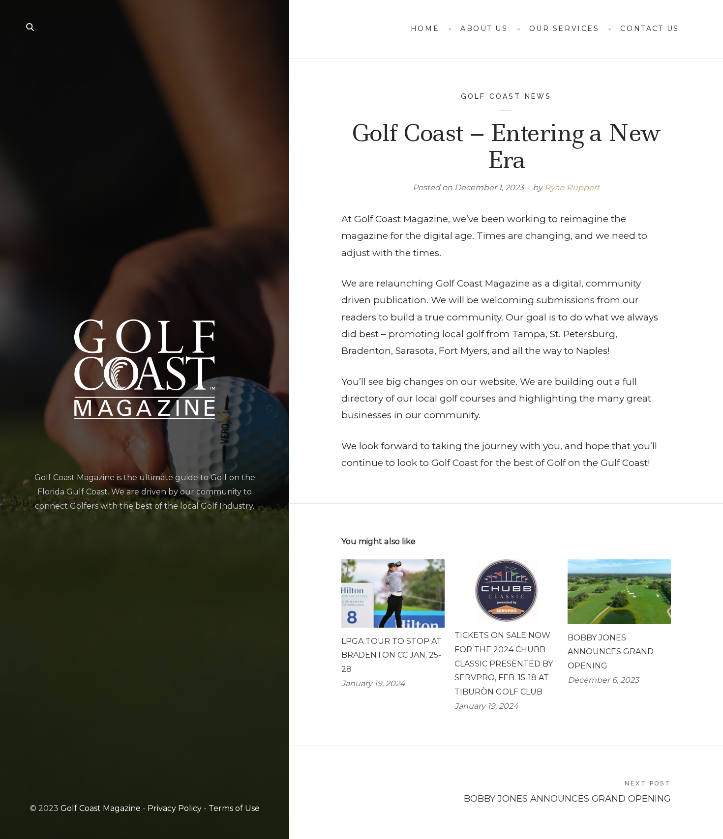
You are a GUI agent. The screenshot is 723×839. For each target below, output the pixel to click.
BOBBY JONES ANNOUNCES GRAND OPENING (611, 652)
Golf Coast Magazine (100, 808)
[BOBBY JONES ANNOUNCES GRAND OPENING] (619, 591)
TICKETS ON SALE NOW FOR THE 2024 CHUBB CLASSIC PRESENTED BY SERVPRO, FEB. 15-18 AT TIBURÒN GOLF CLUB (503, 663)
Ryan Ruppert (572, 187)
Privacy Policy (175, 808)
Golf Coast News (506, 96)
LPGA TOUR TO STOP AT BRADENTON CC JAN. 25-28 (391, 655)
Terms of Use (234, 808)
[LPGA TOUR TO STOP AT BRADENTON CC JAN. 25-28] (393, 593)
